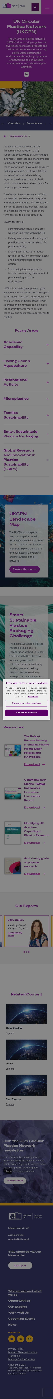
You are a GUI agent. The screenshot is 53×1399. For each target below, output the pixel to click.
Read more (33, 696)
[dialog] (26, 699)
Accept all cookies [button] (26, 712)
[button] (26, 703)
